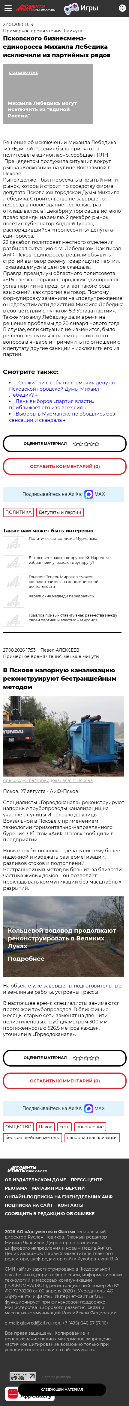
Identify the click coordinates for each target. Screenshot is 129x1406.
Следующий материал (62, 1390)
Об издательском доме (35, 1180)
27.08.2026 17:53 (19, 650)
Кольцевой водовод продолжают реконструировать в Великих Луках (62, 938)
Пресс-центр (87, 1180)
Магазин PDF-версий (58, 1188)
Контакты (70, 1205)
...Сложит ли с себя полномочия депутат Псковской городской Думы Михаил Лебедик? (62, 389)
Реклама (16, 1188)
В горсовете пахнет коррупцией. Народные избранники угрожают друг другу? (69, 560)
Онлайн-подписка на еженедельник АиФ (58, 1197)
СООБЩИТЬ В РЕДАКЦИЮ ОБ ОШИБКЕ (49, 1213)
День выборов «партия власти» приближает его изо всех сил (51, 404)
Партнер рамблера (56, 1377)
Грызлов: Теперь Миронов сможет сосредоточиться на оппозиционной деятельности (63, 582)
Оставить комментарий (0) (65, 466)
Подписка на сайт (29, 1205)
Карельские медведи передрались (61, 596)
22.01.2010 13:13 (18, 24)
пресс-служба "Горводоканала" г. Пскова (48, 780)
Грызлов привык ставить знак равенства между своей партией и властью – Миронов (73, 617)
